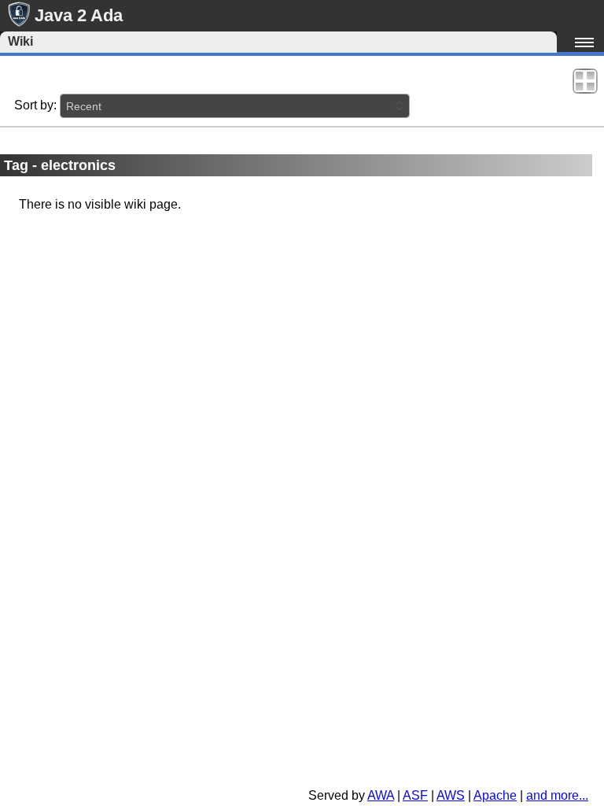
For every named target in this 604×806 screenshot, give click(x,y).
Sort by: (35, 105)
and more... (557, 795)
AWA (380, 795)
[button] (235, 106)
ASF (415, 795)
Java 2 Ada (79, 15)
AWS (450, 795)
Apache (495, 795)
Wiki (20, 41)
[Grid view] (585, 80)
